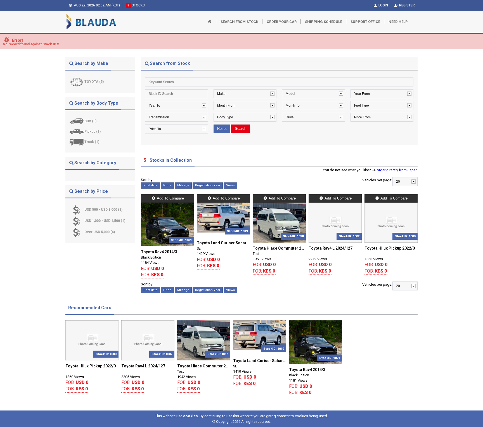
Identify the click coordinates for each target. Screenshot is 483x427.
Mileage (183, 185)
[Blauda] (91, 22)
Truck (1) (91, 142)
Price (167, 185)
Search (240, 128)
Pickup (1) (92, 131)
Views (230, 185)
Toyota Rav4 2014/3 (159, 252)
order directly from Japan (397, 170)
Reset (222, 128)
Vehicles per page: (377, 180)
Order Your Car (282, 22)
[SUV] (77, 121)
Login (383, 5)
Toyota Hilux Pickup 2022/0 (389, 248)
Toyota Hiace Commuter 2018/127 (279, 248)
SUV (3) (90, 121)
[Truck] (77, 142)
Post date (150, 185)
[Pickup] (77, 131)
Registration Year (207, 185)
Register (406, 5)
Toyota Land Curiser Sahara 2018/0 (223, 243)
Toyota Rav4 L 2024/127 (330, 248)
